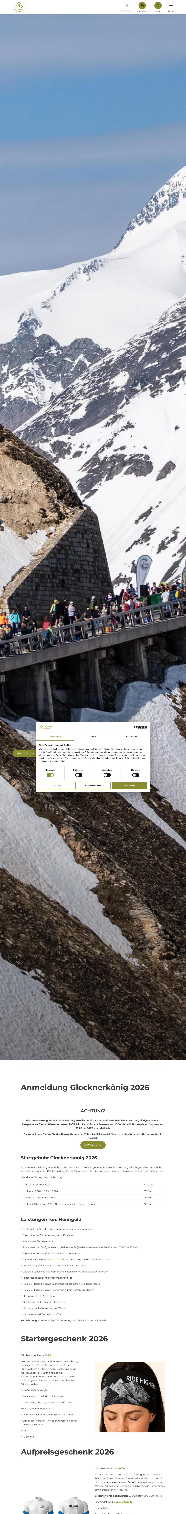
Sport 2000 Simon (59, 1259)
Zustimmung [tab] (55, 736)
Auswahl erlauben (93, 785)
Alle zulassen (129, 785)
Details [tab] (93, 736)
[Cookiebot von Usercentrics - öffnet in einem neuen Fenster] (136, 727)
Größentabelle (124, 1502)
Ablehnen (56, 785)
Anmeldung (25, 753)
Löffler (122, 1468)
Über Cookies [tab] (131, 736)
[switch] (78, 775)
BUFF (48, 1355)
